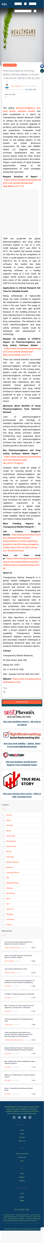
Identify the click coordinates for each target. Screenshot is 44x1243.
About (22, 1130)
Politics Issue (11, 846)
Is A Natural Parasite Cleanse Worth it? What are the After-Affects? (19, 943)
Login (22, 1193)
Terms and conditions (22, 1153)
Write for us (22, 1141)
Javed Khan (8, 1024)
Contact (22, 1134)
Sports (8, 820)
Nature (8, 831)
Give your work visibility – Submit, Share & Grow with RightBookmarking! (22, 745)
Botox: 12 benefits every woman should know (19, 1089)
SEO (7, 878)
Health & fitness (10, 65)
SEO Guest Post (35, 1215)
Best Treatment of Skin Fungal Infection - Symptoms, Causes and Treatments (20, 1006)
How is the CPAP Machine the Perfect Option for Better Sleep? (18, 956)
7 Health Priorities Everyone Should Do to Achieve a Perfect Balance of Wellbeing (19, 981)
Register (22, 1197)
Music (8, 898)
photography (11, 841)
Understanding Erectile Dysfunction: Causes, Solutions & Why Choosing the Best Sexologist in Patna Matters (18, 1034)
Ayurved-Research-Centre (14, 1040)
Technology (10, 836)
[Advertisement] (22, 212)
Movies (8, 851)
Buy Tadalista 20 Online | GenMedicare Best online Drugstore (20, 1062)
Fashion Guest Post (25, 1217)
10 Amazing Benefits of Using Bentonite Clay (19, 1020)
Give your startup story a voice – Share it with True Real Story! (22, 795)
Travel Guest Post (8, 1215)
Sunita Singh (9, 961)
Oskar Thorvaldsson (12, 947)
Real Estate (10, 893)
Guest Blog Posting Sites (10, 1220)
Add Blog (22, 1181)
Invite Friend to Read (22, 702)
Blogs (22, 1173)
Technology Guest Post (22, 1215)
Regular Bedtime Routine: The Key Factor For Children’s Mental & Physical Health (19, 1049)
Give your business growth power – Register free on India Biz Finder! (22, 763)
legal (22, 1161)
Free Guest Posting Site (33, 1219)
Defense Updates (12, 862)
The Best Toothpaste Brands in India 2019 (19, 994)
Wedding (9, 888)
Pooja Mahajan (16, 86)
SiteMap (22, 1200)
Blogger (8, 986)
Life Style (9, 825)
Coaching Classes (12, 872)
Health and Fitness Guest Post (28, 1220)
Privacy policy (22, 1157)
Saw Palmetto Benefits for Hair (16, 969)
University (10, 909)
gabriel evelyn (10, 972)
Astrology (10, 857)
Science (9, 925)
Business (9, 867)
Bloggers (22, 1177)
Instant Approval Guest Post (16, 1219)
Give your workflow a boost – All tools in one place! (22, 723)
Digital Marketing (12, 883)
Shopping (9, 914)
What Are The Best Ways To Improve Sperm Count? (20, 1076)
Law (7, 904)
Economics (10, 919)
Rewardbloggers (15, 1229)
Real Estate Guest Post (11, 1217)
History (9, 815)
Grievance (22, 1137)
